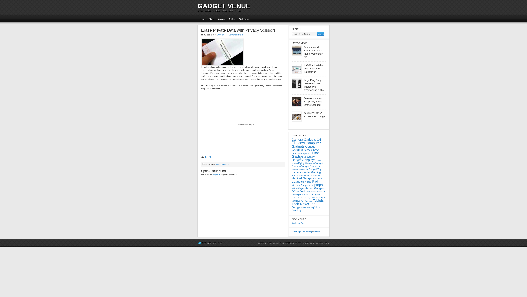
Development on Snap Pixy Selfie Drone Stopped (313, 101)
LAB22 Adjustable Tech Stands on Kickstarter (313, 68)
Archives (316, 232)
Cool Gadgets (222, 164)
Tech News (244, 19)
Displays (309, 160)
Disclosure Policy (298, 223)
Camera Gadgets (304, 139)
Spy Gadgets (306, 201)
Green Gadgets (313, 175)
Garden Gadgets (299, 175)
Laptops (316, 185)
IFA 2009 (307, 182)
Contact (221, 19)
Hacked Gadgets (303, 178)
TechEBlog (209, 157)
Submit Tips (296, 232)
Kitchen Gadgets (301, 185)
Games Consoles (301, 172)
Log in (326, 243)
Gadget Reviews (310, 166)
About (211, 19)
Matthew (220, 35)
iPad (315, 181)
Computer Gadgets (306, 144)
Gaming (316, 172)
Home (202, 19)
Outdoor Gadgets (316, 192)
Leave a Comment (236, 35)
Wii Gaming (308, 207)
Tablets (232, 19)
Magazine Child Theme (282, 243)
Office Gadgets (301, 191)
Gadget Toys (316, 169)
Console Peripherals (302, 153)
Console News (311, 150)
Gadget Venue (224, 6)
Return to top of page (212, 243)
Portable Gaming (307, 194)
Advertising (307, 232)
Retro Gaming (305, 198)
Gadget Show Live (300, 169)
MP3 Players (299, 188)
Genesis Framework (303, 243)
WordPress (318, 243)
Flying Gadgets (306, 163)
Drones (318, 160)
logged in (216, 175)
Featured (295, 163)
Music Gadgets (315, 188)
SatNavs (296, 201)
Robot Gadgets (318, 197)
